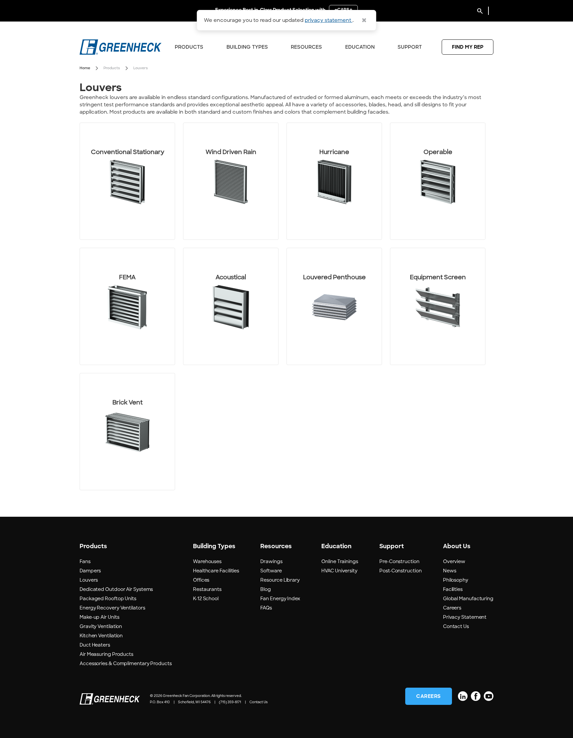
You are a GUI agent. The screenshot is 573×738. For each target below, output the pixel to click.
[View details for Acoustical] (230, 306)
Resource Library (280, 580)
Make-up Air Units (99, 617)
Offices (201, 580)
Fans (85, 561)
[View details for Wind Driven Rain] (230, 181)
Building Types (247, 47)
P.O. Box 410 (160, 702)
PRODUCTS (189, 47)
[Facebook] (475, 696)
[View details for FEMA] (127, 306)
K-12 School (206, 599)
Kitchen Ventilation (101, 636)
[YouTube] (488, 696)
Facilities (453, 589)
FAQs (266, 608)
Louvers (89, 580)
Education (360, 47)
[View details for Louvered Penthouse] (334, 306)
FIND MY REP (467, 47)
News (449, 571)
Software (271, 571)
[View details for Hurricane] (334, 181)
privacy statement (328, 20)
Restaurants (207, 589)
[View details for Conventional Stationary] (127, 181)
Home (85, 68)
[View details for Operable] (437, 181)
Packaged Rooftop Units (108, 599)
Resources (306, 47)
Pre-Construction (399, 561)
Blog (265, 589)
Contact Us (456, 626)
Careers (452, 608)
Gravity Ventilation (101, 626)
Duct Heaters (95, 645)
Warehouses (207, 561)
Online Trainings (339, 561)
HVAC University (339, 571)
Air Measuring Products (106, 654)
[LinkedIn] (463, 696)
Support (410, 47)
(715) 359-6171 (230, 702)
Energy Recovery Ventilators (112, 608)
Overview (454, 561)
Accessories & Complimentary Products (126, 663)
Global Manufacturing (468, 599)
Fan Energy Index (280, 599)
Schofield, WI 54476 (194, 702)
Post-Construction (400, 571)
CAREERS (428, 696)
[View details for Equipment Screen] (437, 306)
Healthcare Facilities (216, 571)
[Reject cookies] (364, 20)
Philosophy (455, 580)
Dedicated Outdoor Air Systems (116, 589)
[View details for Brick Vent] (127, 431)
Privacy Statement (464, 617)
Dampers (90, 571)
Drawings (271, 561)
